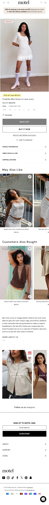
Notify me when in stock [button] (24, 135)
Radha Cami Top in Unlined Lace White (16, 229)
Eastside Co (30, 487)
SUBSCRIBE (24, 434)
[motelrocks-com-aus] (23, 2)
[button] (24, 140)
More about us (10, 337)
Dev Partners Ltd (30, 490)
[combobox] (8, 2)
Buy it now (24, 129)
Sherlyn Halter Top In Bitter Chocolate (16, 301)
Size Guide (8, 115)
